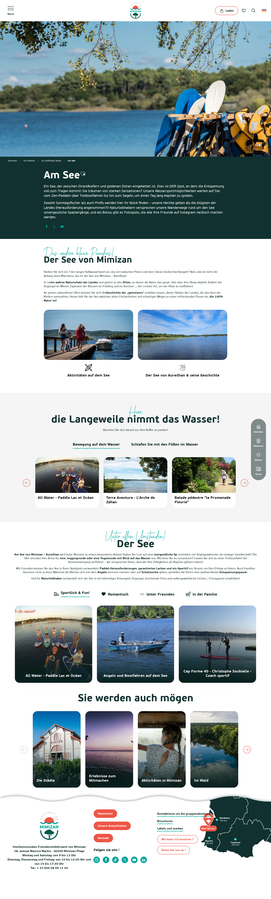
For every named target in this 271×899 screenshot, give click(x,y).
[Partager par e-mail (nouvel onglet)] (62, 227)
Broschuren (165, 821)
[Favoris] (244, 10)
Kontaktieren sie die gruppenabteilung (183, 814)
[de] (264, 11)
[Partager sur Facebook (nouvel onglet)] (46, 227)
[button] (253, 11)
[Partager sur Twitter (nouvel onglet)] (54, 227)
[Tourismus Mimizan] (135, 11)
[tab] (96, 445)
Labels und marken (170, 828)
